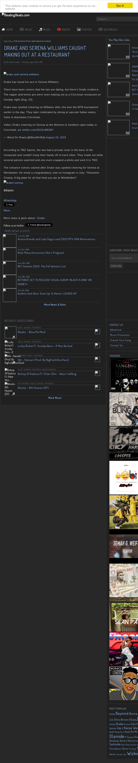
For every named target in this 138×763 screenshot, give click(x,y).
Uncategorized (49, 369)
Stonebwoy (115, 748)
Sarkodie (115, 744)
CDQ (111, 720)
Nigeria (27, 328)
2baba (112, 714)
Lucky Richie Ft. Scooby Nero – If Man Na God (45, 346)
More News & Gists (55, 304)
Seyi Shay (125, 744)
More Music (55, 397)
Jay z (120, 728)
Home (6, 41)
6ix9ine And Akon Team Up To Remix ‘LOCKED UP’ (47, 293)
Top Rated (36, 328)
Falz (133, 724)
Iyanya (112, 728)
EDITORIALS (111, 29)
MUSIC (46, 29)
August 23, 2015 (56, 137)
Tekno (125, 748)
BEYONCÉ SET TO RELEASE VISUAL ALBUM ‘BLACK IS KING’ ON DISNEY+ (55, 282)
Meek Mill (129, 731)
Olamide (116, 736)
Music (20, 328)
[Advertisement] (123, 191)
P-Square (129, 737)
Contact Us (116, 345)
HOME (9, 29)
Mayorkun (119, 732)
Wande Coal (122, 754)
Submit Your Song (120, 340)
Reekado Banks (118, 740)
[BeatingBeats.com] (16, 15)
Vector (112, 754)
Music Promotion (120, 335)
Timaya (132, 748)
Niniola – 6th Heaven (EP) (33, 387)
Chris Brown (121, 719)
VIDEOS (65, 29)
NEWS (28, 29)
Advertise (116, 329)
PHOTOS (87, 29)
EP (19, 383)
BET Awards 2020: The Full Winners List (42, 266)
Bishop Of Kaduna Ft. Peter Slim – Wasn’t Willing (47, 374)
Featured (22, 356)
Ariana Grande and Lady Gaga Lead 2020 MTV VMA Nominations (56, 239)
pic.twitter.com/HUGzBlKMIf (35, 129)
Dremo (127, 724)
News (11, 41)
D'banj (133, 719)
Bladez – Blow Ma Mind (31, 332)
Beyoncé (122, 713)
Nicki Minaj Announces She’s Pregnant (41, 252)
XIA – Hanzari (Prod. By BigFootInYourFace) (43, 360)
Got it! (120, 5)
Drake (41, 218)
